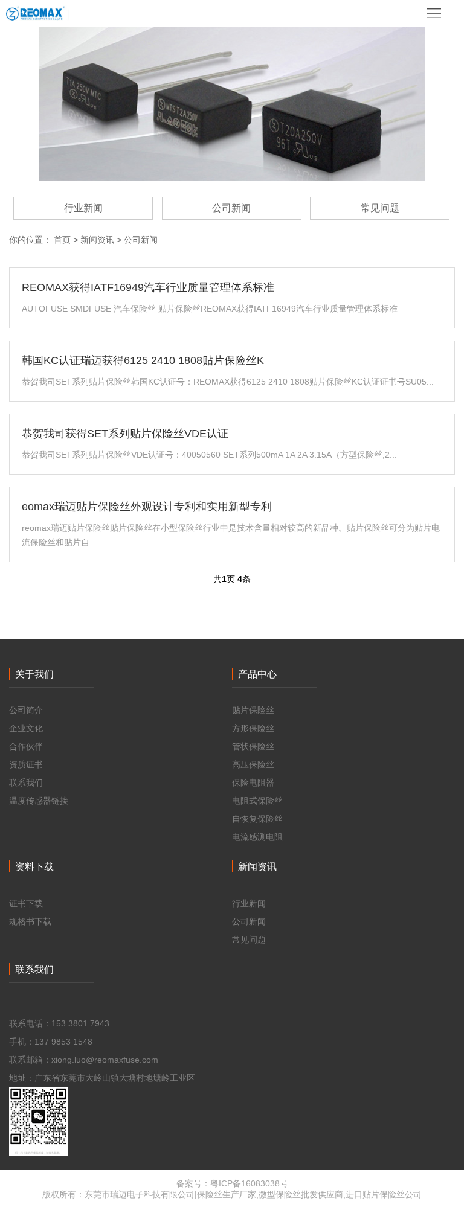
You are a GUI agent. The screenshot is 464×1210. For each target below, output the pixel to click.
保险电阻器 (253, 782)
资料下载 (34, 867)
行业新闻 (83, 208)
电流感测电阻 (257, 837)
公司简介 (26, 710)
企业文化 (26, 728)
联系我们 (26, 782)
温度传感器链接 (38, 800)
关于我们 (34, 674)
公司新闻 (231, 208)
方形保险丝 (253, 728)
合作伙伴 (26, 746)
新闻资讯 (97, 240)
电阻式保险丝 (257, 800)
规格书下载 (30, 921)
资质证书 (26, 764)
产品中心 (257, 674)
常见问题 (380, 208)
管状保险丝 (253, 746)
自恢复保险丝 (257, 819)
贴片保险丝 (253, 710)
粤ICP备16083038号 (249, 1183)
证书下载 (26, 903)
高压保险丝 (253, 764)
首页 (62, 240)
